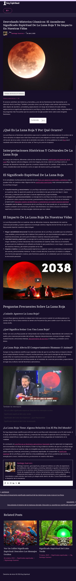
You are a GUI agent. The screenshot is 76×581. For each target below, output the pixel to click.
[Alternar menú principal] (7, 10)
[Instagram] (11, 483)
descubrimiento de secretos (38, 339)
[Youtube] (19, 483)
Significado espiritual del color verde (17, 414)
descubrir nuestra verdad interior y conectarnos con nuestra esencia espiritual (42, 202)
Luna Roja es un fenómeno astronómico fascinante (32, 444)
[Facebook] (5, 483)
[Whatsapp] (8, 483)
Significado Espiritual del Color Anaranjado (20, 421)
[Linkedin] (13, 483)
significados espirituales (44, 182)
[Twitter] (16, 483)
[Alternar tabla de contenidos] (42, 120)
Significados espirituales (25, 558)
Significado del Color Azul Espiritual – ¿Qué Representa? (24, 418)
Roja (64, 140)
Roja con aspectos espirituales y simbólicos (53, 180)
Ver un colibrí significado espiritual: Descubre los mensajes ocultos (28, 410)
